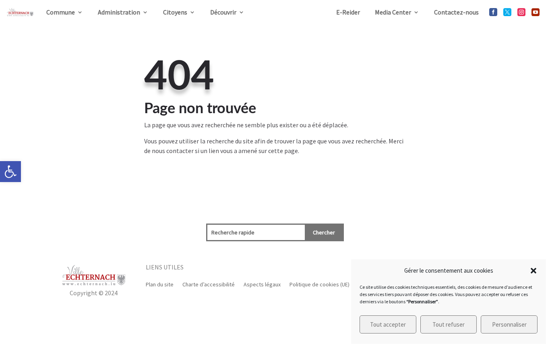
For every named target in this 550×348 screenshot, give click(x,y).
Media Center (393, 12)
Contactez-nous (456, 12)
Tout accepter (388, 324)
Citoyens (175, 12)
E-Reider (348, 12)
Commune (60, 12)
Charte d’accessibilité (208, 284)
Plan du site (160, 284)
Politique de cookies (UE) (319, 284)
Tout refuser (448, 324)
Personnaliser (509, 324)
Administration (119, 12)
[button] (10, 171)
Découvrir (223, 12)
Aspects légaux (262, 284)
